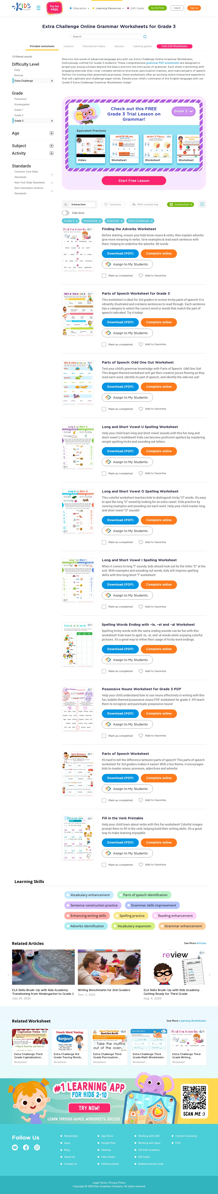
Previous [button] (9, 975)
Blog (67, 1149)
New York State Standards (29, 182)
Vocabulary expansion (134, 926)
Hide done (78, 213)
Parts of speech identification (145, 895)
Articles (201, 943)
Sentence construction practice (94, 905)
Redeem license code (150, 1163)
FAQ (177, 1142)
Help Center (108, 1156)
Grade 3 (18, 120)
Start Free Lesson (134, 181)
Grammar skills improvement (153, 905)
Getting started (110, 1163)
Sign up (194, 7)
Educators (79, 8)
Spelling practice (132, 915)
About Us (69, 1156)
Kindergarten (22, 104)
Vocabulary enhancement (90, 895)
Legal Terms (100, 1182)
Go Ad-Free (157, 7)
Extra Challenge (23, 80)
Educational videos (94, 46)
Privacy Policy (117, 1182)
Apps (67, 1142)
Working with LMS (148, 1136)
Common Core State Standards (26, 174)
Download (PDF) (120, 253)
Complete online (159, 253)
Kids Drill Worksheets (174, 46)
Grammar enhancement (183, 926)
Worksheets (71, 1136)
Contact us (70, 1163)
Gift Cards (137, 8)
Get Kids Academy (149, 1149)
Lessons (69, 46)
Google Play (108, 1142)
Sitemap (106, 1149)
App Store (107, 1136)
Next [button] (209, 975)
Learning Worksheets (192, 1020)
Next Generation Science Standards (28, 190)
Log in (177, 7)
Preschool (20, 99)
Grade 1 (18, 109)
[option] (43, 973)
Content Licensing (186, 1136)
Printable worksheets (42, 46)
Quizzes (119, 46)
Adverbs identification (87, 926)
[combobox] (82, 204)
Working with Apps (149, 1142)
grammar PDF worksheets (162, 62)
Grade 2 (18, 115)
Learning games (142, 46)
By (65, 204)
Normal (18, 75)
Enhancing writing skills (88, 915)
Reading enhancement (175, 915)
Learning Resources (108, 8)
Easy (17, 69)
